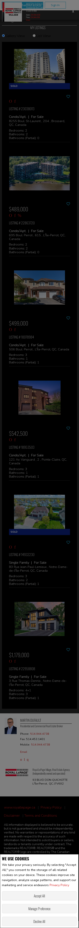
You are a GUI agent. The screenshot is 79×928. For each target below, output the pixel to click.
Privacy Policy (59, 885)
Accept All (39, 895)
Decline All (39, 921)
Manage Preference (39, 908)
